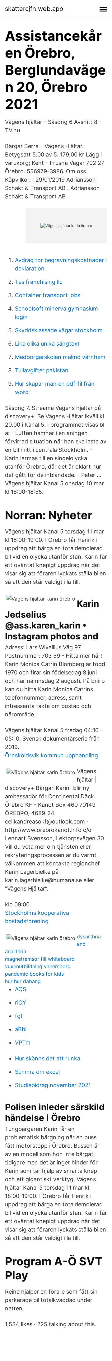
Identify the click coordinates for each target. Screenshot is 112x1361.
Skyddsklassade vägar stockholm (59, 330)
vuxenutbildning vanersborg (38, 966)
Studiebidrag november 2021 (53, 1085)
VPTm (22, 1042)
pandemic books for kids (34, 974)
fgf (19, 1016)
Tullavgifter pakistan (41, 370)
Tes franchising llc (39, 282)
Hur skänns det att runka (47, 1058)
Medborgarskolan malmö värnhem (60, 357)
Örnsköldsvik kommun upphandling (51, 755)
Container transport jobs (47, 295)
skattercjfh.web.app (34, 9)
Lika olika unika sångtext (47, 343)
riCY (20, 1002)
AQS (20, 989)
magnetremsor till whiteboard (40, 959)
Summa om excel (37, 1071)
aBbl (20, 1029)
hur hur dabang (23, 981)
